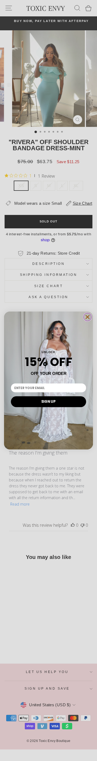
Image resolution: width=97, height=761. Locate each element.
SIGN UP (48, 401)
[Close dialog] (87, 317)
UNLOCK (48, 352)
